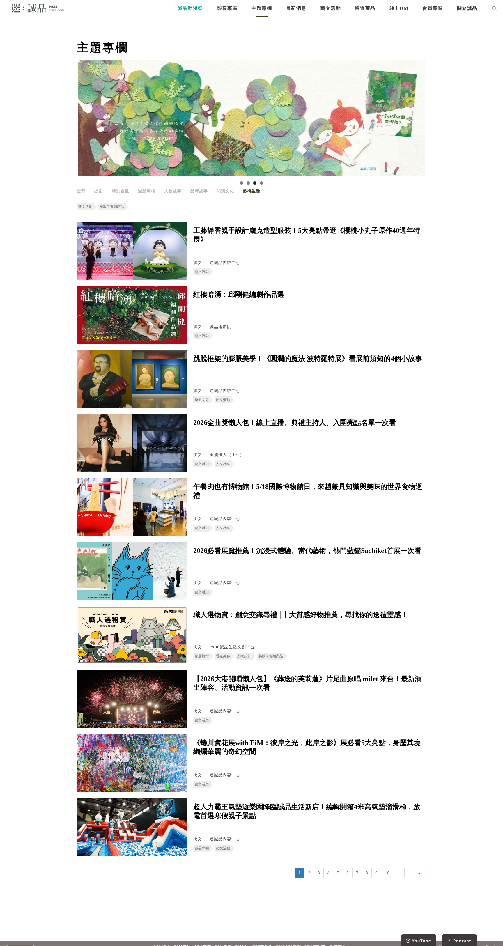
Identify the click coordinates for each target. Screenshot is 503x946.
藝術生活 (251, 191)
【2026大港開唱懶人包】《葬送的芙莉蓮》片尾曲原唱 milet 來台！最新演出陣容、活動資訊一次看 (307, 683)
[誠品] (38, 8)
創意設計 (244, 656)
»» (420, 873)
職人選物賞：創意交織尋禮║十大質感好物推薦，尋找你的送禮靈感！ (300, 615)
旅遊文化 (202, 400)
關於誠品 (467, 8)
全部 (81, 191)
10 (387, 873)
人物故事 (173, 191)
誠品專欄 (146, 191)
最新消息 (296, 8)
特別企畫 (120, 191)
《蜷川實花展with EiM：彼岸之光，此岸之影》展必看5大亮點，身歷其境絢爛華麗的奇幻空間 (307, 747)
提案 (98, 191)
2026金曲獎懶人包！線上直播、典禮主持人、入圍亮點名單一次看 (294, 422)
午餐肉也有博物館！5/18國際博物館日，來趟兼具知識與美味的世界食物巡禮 (307, 491)
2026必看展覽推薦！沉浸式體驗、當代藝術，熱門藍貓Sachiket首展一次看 (307, 551)
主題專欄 (262, 8)
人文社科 (223, 464)
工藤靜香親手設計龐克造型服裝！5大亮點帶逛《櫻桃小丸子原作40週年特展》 (306, 235)
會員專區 (432, 8)
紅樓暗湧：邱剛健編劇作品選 (238, 294)
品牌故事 (199, 191)
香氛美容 (223, 656)
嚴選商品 (365, 8)
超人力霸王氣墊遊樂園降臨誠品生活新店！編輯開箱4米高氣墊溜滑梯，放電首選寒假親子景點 (306, 811)
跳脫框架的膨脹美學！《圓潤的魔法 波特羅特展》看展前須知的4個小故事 (307, 358)
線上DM (398, 8)
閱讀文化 (225, 191)
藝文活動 (330, 8)
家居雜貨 (202, 656)
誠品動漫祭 (190, 8)
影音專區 (227, 8)
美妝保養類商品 (112, 207)
